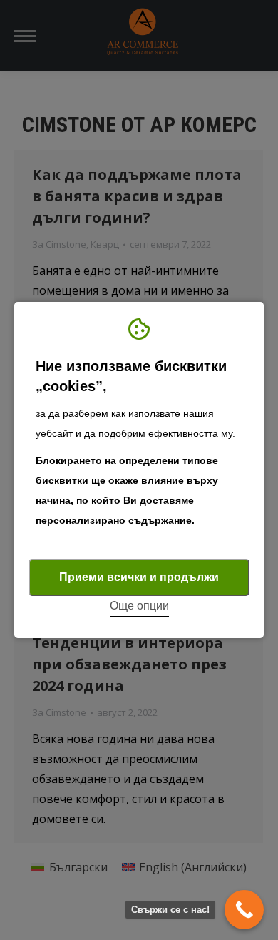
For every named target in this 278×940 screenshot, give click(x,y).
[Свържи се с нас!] (244, 909)
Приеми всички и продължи (139, 577)
